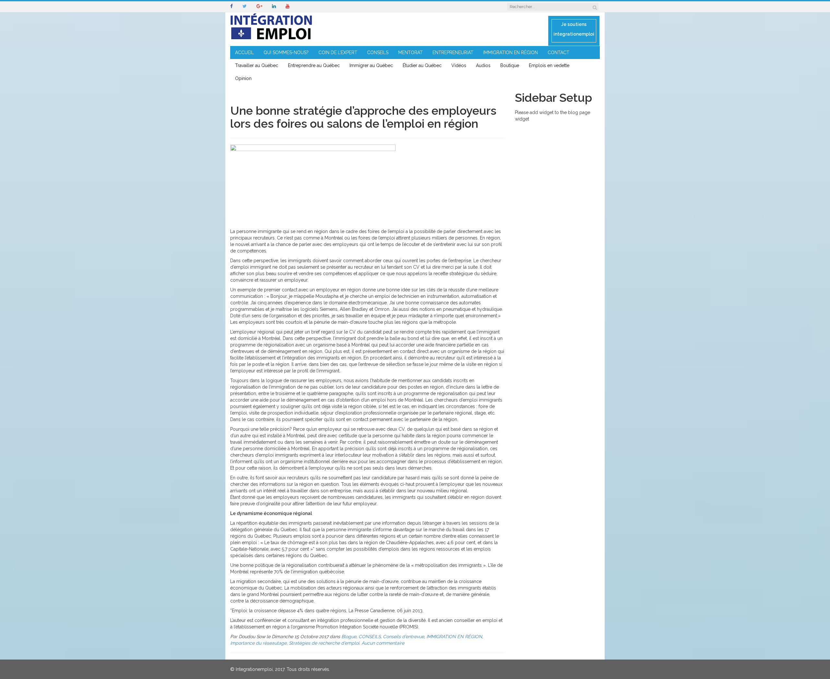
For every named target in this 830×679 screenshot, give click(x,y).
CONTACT (558, 52)
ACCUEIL (244, 52)
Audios (483, 65)
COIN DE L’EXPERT (337, 52)
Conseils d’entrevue (403, 636)
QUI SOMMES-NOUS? (286, 52)
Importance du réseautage (258, 643)
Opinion (243, 78)
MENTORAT (410, 52)
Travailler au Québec (256, 65)
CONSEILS (377, 52)
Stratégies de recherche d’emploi (324, 643)
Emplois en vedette (549, 65)
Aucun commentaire (383, 643)
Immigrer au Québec (371, 65)
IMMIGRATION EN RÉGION (510, 52)
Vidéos (458, 65)
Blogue (348, 636)
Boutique (509, 65)
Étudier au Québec (422, 65)
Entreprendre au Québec (314, 65)
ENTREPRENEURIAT (453, 52)
